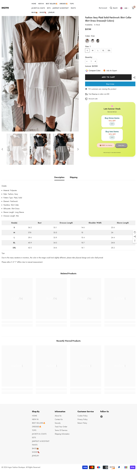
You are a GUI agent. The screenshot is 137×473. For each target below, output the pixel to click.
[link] (17, 322)
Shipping (73, 177)
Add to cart (108, 77)
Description (59, 177)
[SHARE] (133, 77)
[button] (2, 149)
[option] (40, 73)
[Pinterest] (101, 416)
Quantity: (88, 57)
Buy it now (110, 84)
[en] (121, 8)
